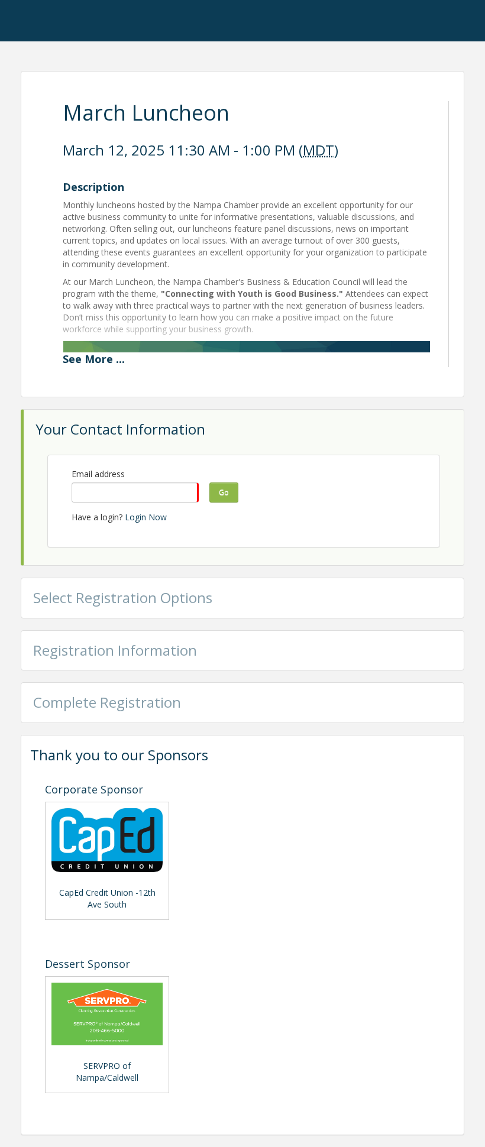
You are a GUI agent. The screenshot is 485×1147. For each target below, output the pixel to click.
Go (224, 492)
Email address (98, 473)
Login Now (146, 517)
